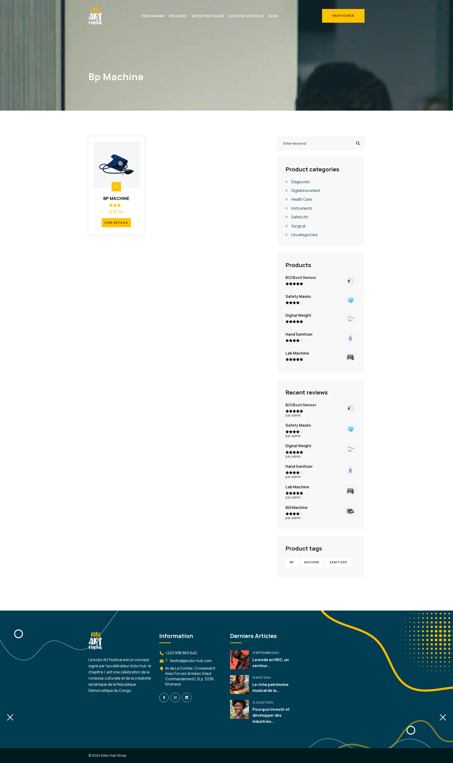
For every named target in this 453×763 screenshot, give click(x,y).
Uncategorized (304, 234)
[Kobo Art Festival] (95, 15)
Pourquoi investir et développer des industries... (270, 715)
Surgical (298, 226)
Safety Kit (299, 217)
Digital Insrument (305, 190)
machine (311, 562)
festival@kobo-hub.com (191, 660)
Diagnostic (300, 181)
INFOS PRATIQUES (208, 16)
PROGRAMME (153, 16)
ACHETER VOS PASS (246, 16)
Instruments (301, 208)
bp (292, 562)
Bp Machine (116, 198)
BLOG (273, 16)
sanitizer (338, 562)
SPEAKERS (178, 16)
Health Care (301, 199)
